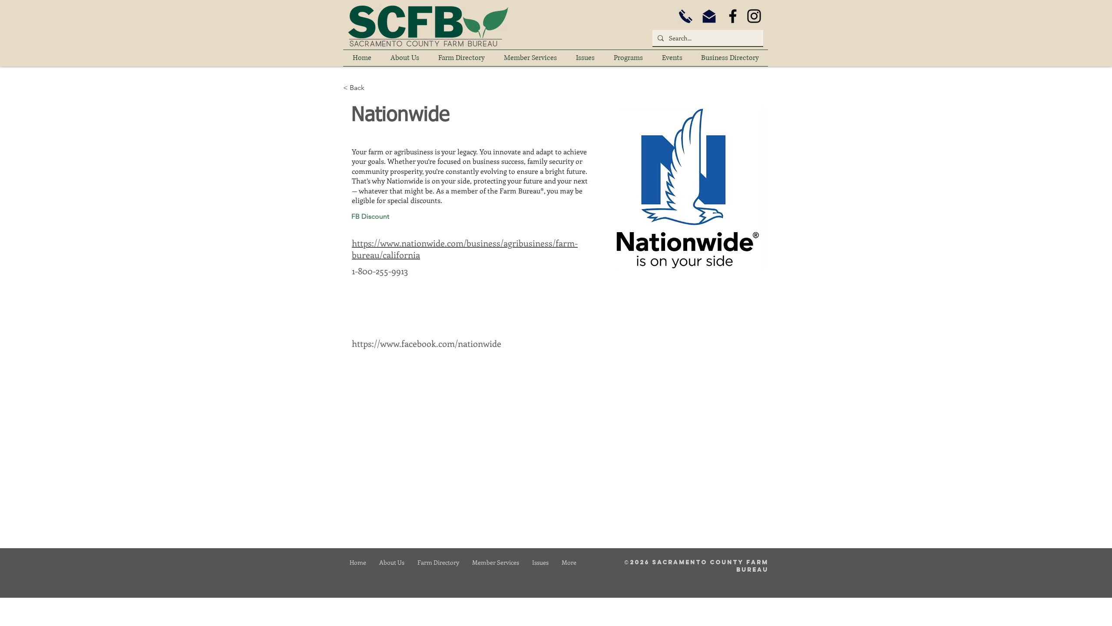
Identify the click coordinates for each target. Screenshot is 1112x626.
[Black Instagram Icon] (754, 16)
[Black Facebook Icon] (733, 16)
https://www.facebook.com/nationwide (426, 343)
